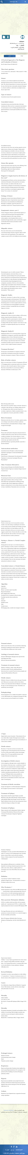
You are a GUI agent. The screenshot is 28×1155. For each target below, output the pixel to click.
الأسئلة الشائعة (19, 1149)
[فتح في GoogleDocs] (4, 38)
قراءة (22, 55)
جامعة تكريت (21, 47)
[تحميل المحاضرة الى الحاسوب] (8, 38)
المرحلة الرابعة (21, 49)
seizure (21, 41)
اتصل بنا (7, 1149)
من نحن (12, 1149)
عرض (10, 55)
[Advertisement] (14, 14)
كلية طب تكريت (14, 47)
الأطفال (22, 45)
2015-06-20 (12, 43)
